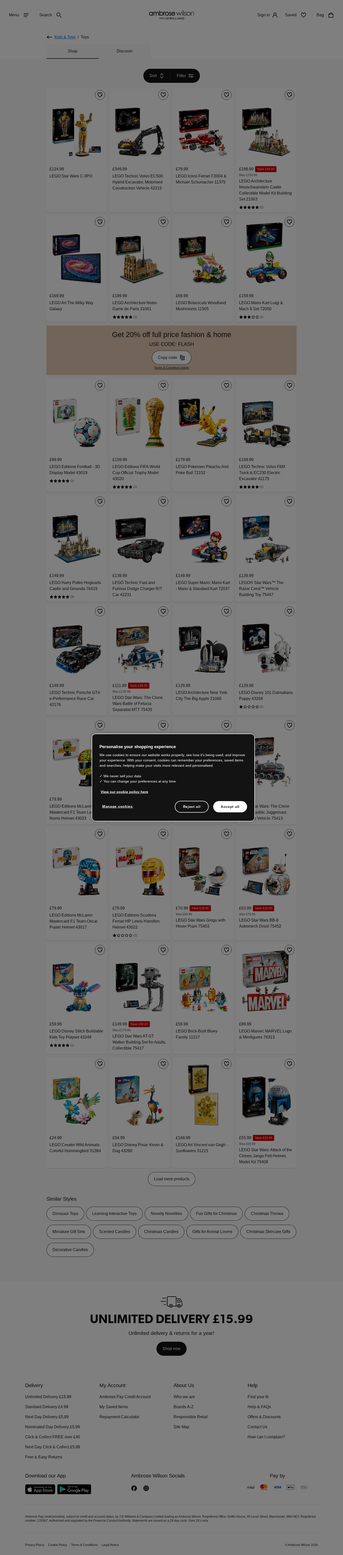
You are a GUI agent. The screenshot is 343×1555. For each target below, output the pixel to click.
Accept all (230, 806)
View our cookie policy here (122, 791)
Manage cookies (116, 806)
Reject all (192, 806)
